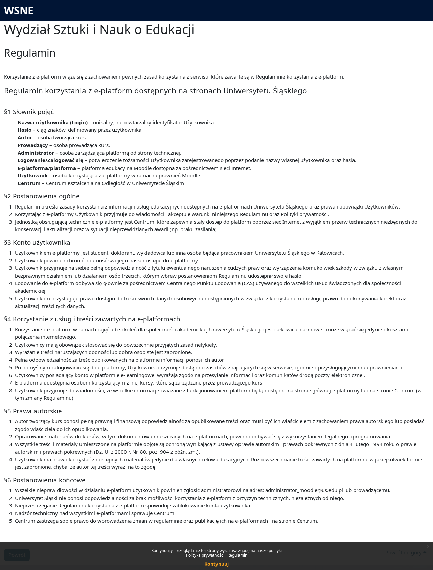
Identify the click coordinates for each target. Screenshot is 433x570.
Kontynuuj (216, 564)
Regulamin (237, 555)
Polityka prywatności (205, 555)
